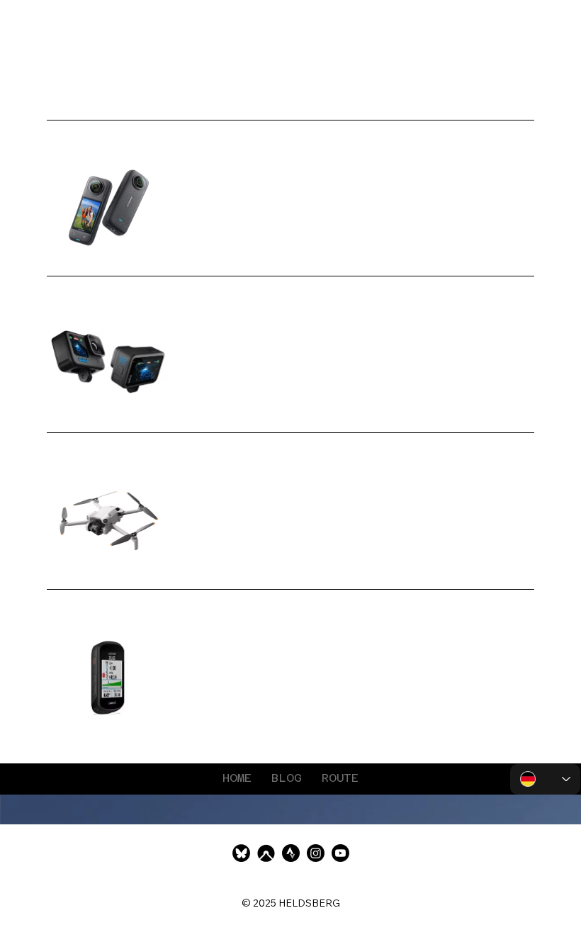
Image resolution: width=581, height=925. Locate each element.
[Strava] (291, 853)
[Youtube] (340, 853)
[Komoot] (266, 853)
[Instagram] (316, 853)
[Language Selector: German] (545, 779)
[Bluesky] (241, 853)
